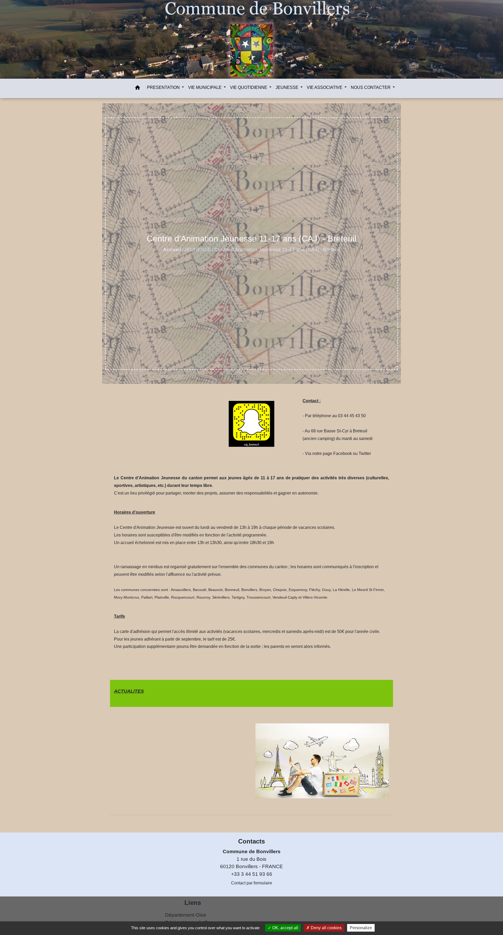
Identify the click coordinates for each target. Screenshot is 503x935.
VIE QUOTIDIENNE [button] (249, 87)
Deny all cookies (326, 928)
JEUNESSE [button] (287, 87)
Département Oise (185, 915)
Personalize (361, 928)
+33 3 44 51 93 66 (251, 874)
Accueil (172, 249)
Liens (192, 902)
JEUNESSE (197, 249)
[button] (137, 88)
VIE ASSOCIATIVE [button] (325, 87)
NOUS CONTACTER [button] (371, 87)
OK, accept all (284, 928)
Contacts (251, 841)
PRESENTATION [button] (164, 87)
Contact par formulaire (251, 883)
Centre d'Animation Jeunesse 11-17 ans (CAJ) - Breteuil (277, 249)
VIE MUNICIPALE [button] (205, 87)
